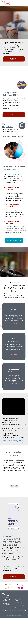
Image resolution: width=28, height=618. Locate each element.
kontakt (14, 59)
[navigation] (24, 2)
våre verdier (14, 240)
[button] (12, 486)
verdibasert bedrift (16, 174)
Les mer (14, 115)
